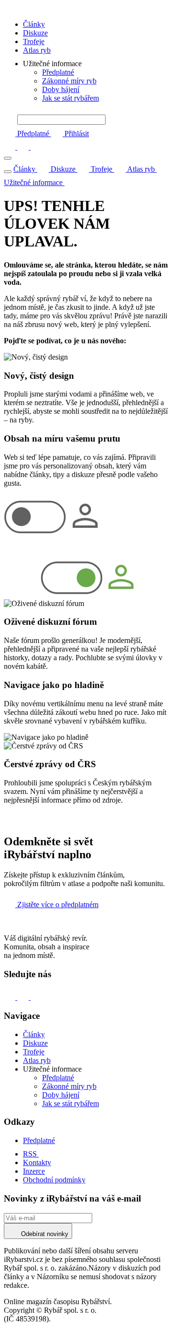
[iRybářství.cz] (86, 8)
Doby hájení (60, 89)
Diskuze (35, 33)
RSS (31, 1154)
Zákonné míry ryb (69, 81)
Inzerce (34, 1171)
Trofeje (33, 41)
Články (34, 24)
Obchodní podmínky (54, 1180)
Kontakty (37, 1162)
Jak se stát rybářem (70, 98)
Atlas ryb (37, 50)
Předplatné (58, 72)
